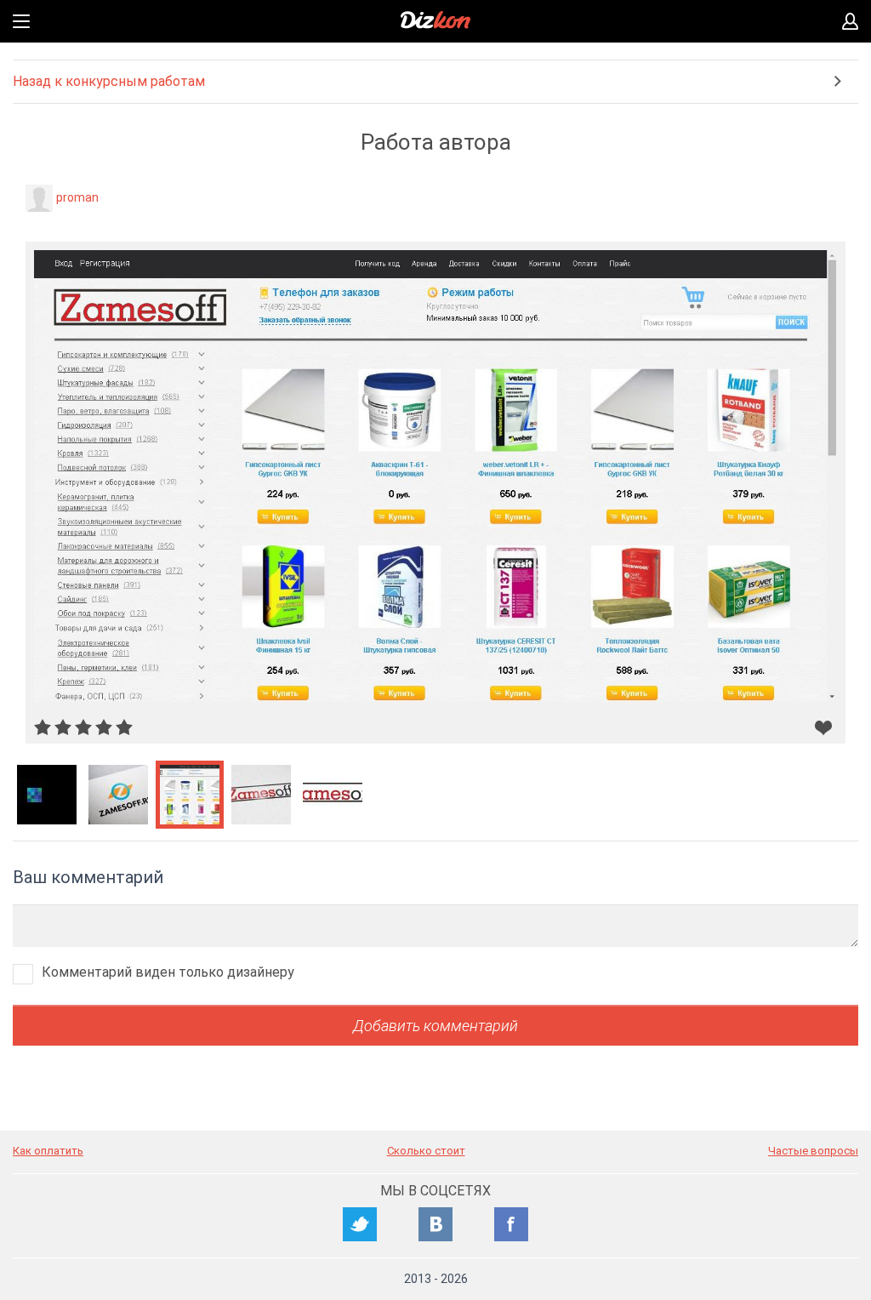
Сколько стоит (426, 1150)
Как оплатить (48, 1150)
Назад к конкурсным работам (109, 81)
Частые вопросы (813, 1150)
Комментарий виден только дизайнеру (168, 972)
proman (77, 197)
